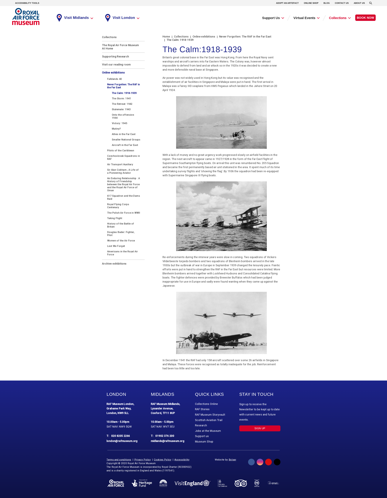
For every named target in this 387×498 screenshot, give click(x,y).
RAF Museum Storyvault (210, 414)
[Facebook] (251, 462)
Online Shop (311, 3)
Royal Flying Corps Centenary (118, 206)
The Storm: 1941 (121, 98)
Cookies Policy (162, 459)
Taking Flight (114, 218)
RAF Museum (25, 16)
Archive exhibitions (114, 263)
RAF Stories (202, 409)
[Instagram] (260, 462)
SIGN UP (259, 428)
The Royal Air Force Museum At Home (120, 47)
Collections (337, 18)
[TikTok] (277, 462)
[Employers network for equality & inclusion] (273, 483)
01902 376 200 (164, 435)
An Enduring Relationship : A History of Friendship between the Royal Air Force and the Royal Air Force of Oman (123, 184)
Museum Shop (204, 441)
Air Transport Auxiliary (120, 164)
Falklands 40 (114, 79)
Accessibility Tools (27, 3)
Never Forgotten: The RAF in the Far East (123, 86)
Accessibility (181, 459)
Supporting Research (115, 56)
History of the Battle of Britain (120, 225)
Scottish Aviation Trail (208, 420)
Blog (327, 3)
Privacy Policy (142, 459)
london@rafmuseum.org (122, 441)
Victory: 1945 (119, 123)
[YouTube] (268, 462)
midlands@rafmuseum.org (167, 441)
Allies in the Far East (124, 134)
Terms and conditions (119, 459)
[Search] (370, 3)
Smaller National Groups (126, 139)
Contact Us (342, 3)
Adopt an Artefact (287, 3)
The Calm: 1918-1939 (124, 93)
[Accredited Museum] (163, 483)
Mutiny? (116, 128)
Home (166, 36)
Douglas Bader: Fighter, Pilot (121, 234)
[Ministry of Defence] (222, 483)
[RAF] (115, 483)
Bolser (232, 459)
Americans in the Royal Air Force (122, 253)
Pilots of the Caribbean (120, 150)
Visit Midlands (76, 18)
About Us (359, 3)
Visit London (124, 18)
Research (201, 425)
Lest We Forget (116, 246)
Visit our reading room (116, 64)
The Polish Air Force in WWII (123, 212)
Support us (202, 436)
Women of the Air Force (121, 240)
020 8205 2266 (120, 435)
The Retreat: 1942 (122, 104)
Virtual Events (304, 18)
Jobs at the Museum (208, 430)
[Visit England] (193, 483)
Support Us (271, 18)
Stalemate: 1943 (121, 109)
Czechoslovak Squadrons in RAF (123, 157)
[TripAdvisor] (241, 483)
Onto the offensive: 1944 (123, 116)
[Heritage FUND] (142, 483)
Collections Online (206, 403)
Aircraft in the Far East (125, 145)
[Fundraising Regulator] (256, 483)
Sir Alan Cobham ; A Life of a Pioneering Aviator (123, 171)
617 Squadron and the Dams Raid (123, 197)
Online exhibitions (113, 72)
